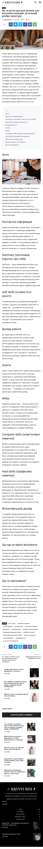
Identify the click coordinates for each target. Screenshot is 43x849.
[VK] (30, 24)
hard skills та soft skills (23, 623)
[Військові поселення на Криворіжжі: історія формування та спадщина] (31, 739)
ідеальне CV (6, 629)
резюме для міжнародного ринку (12, 635)
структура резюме (8, 638)
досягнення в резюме (31, 626)
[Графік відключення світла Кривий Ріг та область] (34, 672)
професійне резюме (29, 632)
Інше (4, 8)
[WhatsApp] (35, 24)
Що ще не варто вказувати (15, 142)
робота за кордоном (30, 635)
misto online (32, 799)
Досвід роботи (11, 125)
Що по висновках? (12, 145)
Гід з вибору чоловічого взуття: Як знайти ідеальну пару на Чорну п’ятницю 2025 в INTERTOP (11, 659)
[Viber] (25, 24)
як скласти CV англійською (10, 641)
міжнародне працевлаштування (12, 632)
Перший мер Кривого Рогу (11, 834)
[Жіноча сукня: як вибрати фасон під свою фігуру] (34, 697)
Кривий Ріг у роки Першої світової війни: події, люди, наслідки (14, 760)
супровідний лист (20, 638)
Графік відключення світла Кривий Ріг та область (33, 657)
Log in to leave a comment (21, 715)
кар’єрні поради (16, 629)
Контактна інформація (14, 116)
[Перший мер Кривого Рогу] (37, 837)
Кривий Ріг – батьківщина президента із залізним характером (16, 824)
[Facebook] (11, 24)
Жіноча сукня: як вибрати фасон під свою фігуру (16, 695)
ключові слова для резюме (30, 629)
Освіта (7, 128)
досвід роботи (19, 626)
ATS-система (11, 623)
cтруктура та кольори (17, 86)
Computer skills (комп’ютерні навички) (20, 133)
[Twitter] (20, 24)
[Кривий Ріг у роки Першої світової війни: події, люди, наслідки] (31, 762)
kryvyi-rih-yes (8, 19)
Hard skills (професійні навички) (17, 136)
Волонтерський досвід (14, 139)
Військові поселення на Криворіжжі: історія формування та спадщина (13, 738)
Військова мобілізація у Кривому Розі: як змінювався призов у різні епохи (14, 772)
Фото (7, 114)
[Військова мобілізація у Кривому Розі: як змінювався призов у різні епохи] (31, 773)
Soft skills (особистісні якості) (16, 122)
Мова (7, 131)
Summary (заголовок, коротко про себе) (20, 119)
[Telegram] (15, 24)
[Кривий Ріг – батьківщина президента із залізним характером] (37, 826)
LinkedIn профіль (8, 626)
